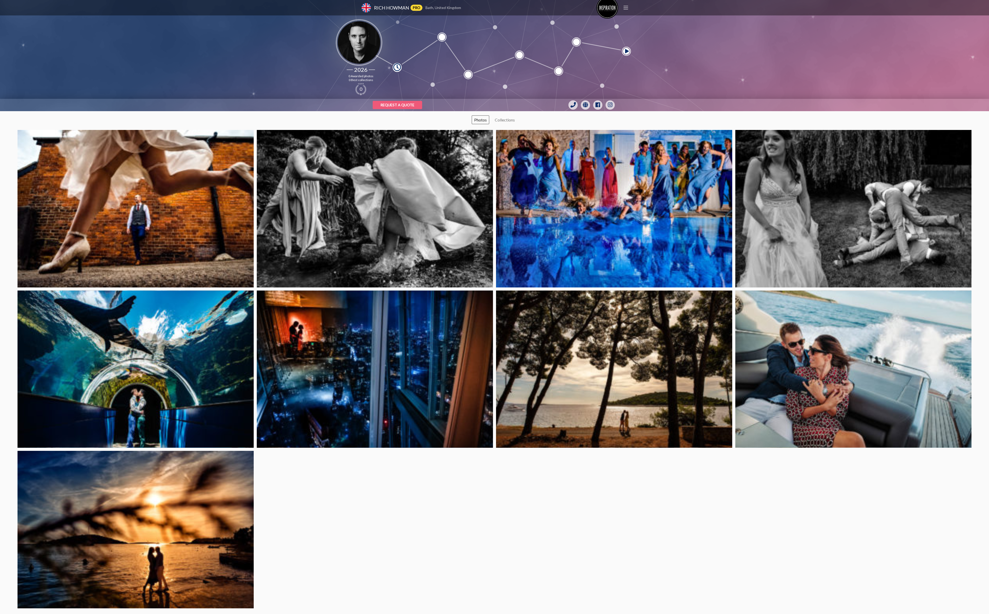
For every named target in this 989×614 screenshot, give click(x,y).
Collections (505, 119)
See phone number (573, 105)
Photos (480, 119)
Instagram (610, 105)
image (136, 208)
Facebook (597, 105)
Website (585, 105)
